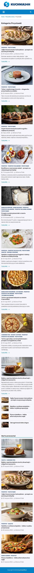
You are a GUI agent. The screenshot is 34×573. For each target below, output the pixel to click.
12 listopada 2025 (8, 217)
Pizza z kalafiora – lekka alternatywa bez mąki (18, 415)
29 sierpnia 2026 (8, 54)
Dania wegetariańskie (8, 291)
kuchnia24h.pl (22, 570)
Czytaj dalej (4, 61)
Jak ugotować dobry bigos (19, 423)
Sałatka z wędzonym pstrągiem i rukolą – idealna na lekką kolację (15, 255)
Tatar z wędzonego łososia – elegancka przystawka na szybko (15, 90)
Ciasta (3, 460)
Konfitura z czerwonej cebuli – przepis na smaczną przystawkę (15, 169)
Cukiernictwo (5, 334)
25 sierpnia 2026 (8, 93)
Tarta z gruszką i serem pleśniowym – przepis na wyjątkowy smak (14, 340)
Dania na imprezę (6, 207)
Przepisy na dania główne (23, 209)
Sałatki (3, 252)
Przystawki (12, 47)
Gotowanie (19, 291)
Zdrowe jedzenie (12, 252)
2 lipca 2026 (6, 133)
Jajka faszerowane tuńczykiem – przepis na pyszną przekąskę (21, 399)
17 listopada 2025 (8, 172)
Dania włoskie (17, 207)
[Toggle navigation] (3, 12)
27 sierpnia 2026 (8, 562)
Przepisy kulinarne (14, 166)
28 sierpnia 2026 (8, 530)
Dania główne (5, 555)
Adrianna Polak (19, 54)
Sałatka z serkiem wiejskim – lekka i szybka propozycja (20, 407)
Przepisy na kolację (14, 250)
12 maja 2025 (7, 259)
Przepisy (4, 47)
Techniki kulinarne (7, 295)
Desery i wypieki (16, 334)
